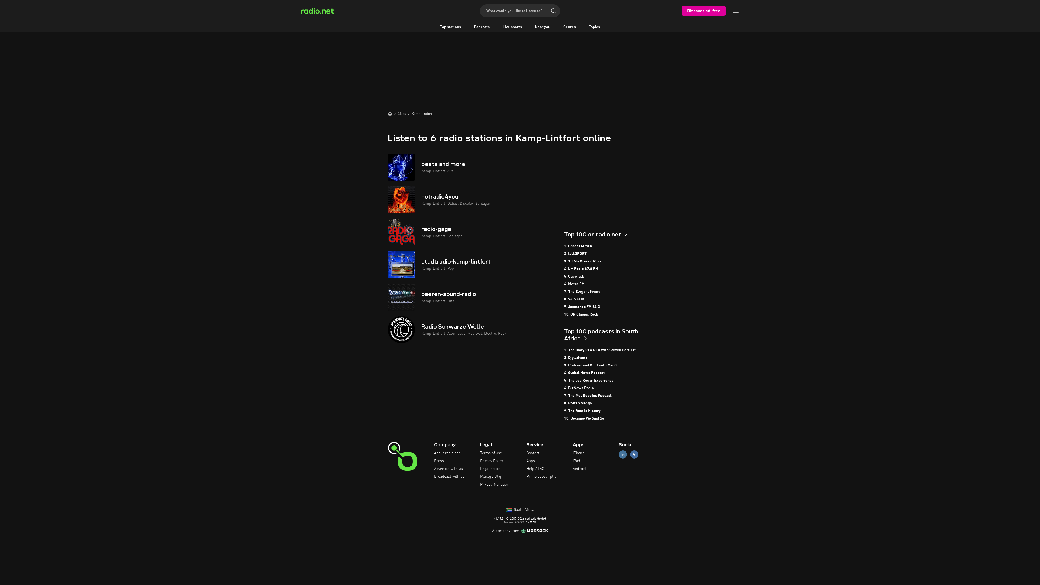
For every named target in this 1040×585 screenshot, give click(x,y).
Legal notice (490, 469)
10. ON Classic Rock (581, 314)
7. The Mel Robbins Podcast (588, 396)
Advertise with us (448, 469)
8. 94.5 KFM (574, 299)
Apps (530, 461)
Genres (569, 27)
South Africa (523, 510)
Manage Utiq (490, 477)
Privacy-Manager (494, 484)
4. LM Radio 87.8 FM (581, 269)
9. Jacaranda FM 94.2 (582, 307)
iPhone (578, 453)
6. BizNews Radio (579, 388)
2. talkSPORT (575, 254)
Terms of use (491, 453)
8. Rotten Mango (578, 403)
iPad (576, 461)
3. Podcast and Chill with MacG (590, 365)
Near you (542, 27)
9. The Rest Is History (582, 411)
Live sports (512, 27)
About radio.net (447, 453)
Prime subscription (542, 477)
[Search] (553, 11)
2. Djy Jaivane (575, 358)
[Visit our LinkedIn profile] (623, 454)
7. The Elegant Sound (582, 292)
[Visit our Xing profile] (634, 454)
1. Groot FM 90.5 (578, 246)
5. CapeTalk (574, 276)
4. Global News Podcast (584, 373)
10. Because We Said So (584, 418)
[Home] (390, 114)
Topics (594, 27)
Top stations (450, 27)
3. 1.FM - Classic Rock (583, 261)
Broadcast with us (449, 477)
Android (579, 469)
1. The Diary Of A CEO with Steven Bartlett (600, 350)
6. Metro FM (574, 284)
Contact (533, 453)
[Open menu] (735, 11)
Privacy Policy (491, 461)
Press (439, 461)
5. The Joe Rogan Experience (589, 380)
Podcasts (482, 27)
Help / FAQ (535, 469)
